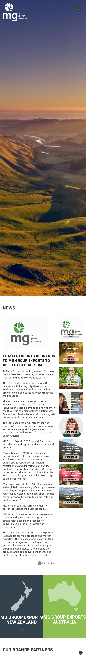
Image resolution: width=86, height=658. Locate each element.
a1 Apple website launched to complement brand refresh (71, 352)
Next (53, 563)
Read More (71, 334)
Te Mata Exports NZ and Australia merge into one (71, 426)
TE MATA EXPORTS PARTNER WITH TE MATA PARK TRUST (71, 496)
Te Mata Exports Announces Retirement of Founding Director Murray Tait (71, 377)
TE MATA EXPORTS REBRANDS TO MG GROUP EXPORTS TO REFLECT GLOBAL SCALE (71, 327)
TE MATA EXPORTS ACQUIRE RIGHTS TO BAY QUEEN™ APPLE (71, 473)
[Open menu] (78, 9)
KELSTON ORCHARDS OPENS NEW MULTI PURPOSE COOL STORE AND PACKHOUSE (71, 449)
